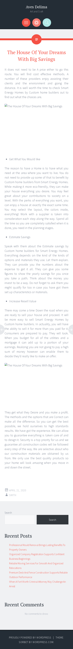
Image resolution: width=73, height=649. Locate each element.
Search (8, 512)
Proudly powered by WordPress (30, 637)
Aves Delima (36, 7)
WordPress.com (43, 642)
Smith (12, 495)
